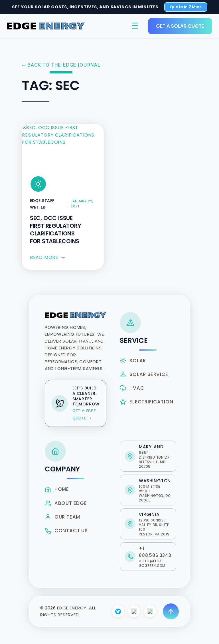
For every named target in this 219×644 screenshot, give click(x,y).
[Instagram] (134, 611)
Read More (47, 257)
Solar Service (148, 374)
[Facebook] (118, 611)
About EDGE (70, 503)
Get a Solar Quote (180, 26)
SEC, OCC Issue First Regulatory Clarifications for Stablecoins (55, 229)
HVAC (136, 388)
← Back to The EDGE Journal (61, 65)
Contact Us (71, 530)
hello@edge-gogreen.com (152, 563)
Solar (137, 360)
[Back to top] (171, 611)
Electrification (151, 401)
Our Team (67, 516)
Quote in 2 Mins (186, 7)
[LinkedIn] (150, 611)
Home (61, 489)
